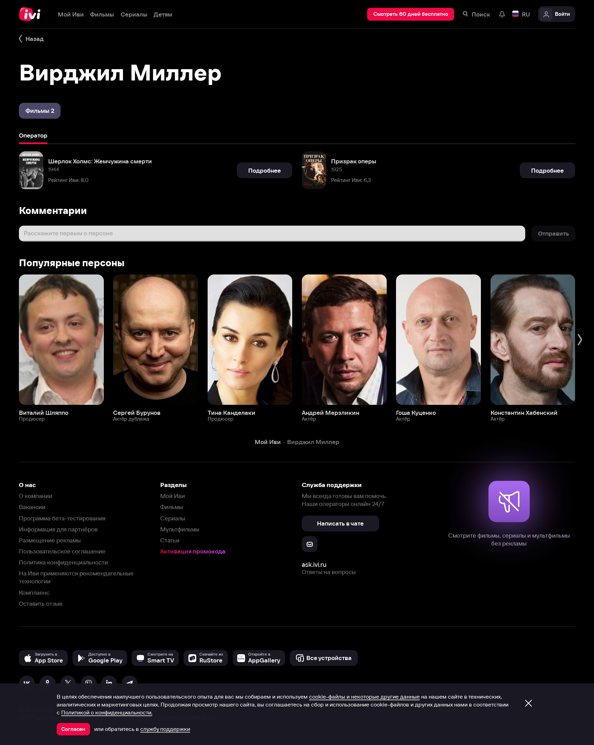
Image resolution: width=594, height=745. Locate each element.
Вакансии (32, 507)
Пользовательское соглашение (62, 551)
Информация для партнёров (58, 529)
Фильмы (171, 507)
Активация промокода (193, 551)
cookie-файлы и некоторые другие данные (364, 696)
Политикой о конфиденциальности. (106, 712)
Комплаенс (34, 592)
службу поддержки (165, 729)
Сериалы (172, 518)
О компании (35, 496)
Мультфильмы (179, 529)
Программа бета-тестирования (62, 518)
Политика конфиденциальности (63, 562)
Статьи (169, 540)
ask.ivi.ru (314, 564)
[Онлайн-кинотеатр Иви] (32, 14)
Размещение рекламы (50, 540)
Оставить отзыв (40, 603)
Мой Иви (172, 496)
